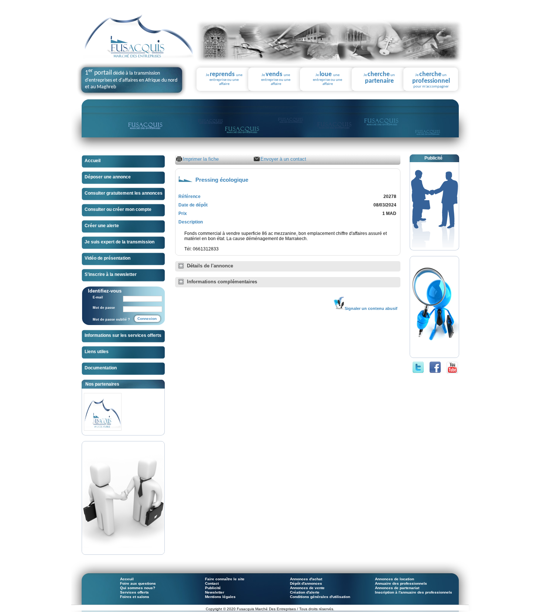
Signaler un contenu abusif (371, 308)
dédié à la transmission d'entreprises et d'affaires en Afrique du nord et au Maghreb (131, 80)
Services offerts (134, 592)
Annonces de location (394, 579)
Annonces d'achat (306, 579)
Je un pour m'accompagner (431, 80)
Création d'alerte (305, 592)
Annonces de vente (307, 588)
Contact (212, 583)
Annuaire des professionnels (401, 583)
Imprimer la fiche (201, 159)
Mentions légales (220, 597)
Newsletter (214, 592)
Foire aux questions (138, 583)
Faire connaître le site (225, 579)
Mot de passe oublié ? (111, 319)
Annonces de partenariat (397, 588)
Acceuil (127, 579)
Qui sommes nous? (137, 588)
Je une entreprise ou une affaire (224, 78)
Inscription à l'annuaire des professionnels (413, 592)
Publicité (213, 588)
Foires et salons (134, 597)
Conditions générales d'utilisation (320, 597)
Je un (379, 78)
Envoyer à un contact (283, 159)
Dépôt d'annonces (306, 583)
